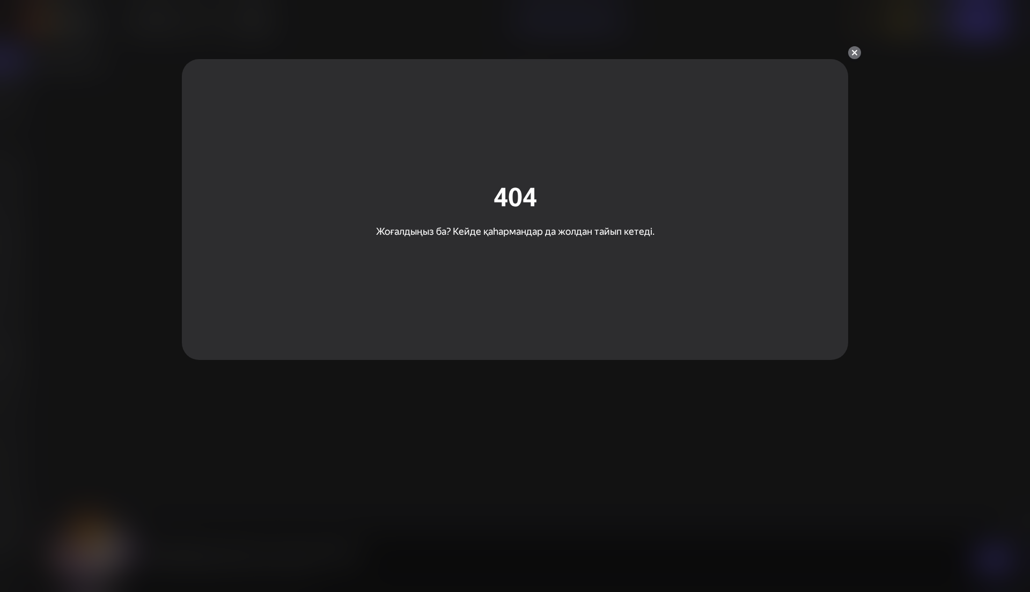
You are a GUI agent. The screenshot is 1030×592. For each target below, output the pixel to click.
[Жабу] (854, 52)
